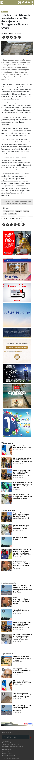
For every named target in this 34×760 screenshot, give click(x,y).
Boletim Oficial (8, 211)
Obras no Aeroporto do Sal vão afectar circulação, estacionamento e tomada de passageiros (22, 588)
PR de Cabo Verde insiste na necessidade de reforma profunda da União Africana (22, 460)
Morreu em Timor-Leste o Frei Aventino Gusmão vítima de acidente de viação (22, 496)
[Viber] (15, 224)
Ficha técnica (6, 752)
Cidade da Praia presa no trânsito (21, 538)
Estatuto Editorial (7, 753)
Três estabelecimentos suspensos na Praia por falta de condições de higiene (22, 695)
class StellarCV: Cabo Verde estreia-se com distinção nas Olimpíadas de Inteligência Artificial (22, 485)
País (3, 11)
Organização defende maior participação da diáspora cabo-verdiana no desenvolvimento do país (22, 472)
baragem (18, 211)
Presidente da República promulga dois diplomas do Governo (22, 658)
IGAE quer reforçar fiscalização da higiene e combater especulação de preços (21, 564)
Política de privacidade (8, 755)
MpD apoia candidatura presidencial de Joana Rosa (22, 447)
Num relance (7, 749)
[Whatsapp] (11, 37)
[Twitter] (7, 37)
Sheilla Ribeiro (8, 33)
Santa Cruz (12, 213)
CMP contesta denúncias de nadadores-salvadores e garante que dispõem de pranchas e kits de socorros (22, 552)
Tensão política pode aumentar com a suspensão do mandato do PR (22, 670)
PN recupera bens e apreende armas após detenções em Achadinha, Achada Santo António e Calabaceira (22, 637)
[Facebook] (3, 37)
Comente (10, 203)
